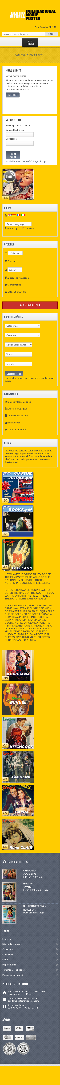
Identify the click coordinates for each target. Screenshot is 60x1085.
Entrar (5, 959)
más (41, 877)
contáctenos (14, 422)
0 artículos (13, 261)
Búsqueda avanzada (12, 944)
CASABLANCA (29, 870)
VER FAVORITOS (30, 305)
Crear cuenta (8, 954)
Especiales (7, 939)
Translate (29, 228)
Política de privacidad (12, 974)
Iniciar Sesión (36, 54)
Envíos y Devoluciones (19, 402)
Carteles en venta (17, 429)
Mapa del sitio (9, 964)
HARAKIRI (27, 883)
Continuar (12, 95)
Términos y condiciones (13, 969)
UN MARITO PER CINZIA (34, 906)
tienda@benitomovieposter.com (23, 1000)
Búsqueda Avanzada (18, 278)
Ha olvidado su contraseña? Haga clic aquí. (26, 161)
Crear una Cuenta (17, 291)
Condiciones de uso (18, 415)
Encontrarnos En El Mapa (20, 994)
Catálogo (20, 54)
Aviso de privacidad (17, 408)
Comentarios (14, 284)
